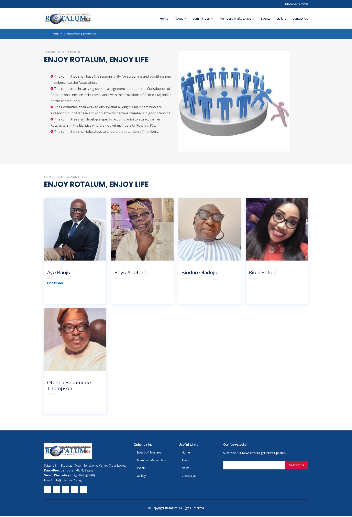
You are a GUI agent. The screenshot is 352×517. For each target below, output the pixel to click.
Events (266, 18)
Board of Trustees (149, 452)
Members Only (296, 4)
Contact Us (300, 18)
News (185, 468)
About (186, 460)
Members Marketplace (152, 460)
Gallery (281, 18)
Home (164, 18)
